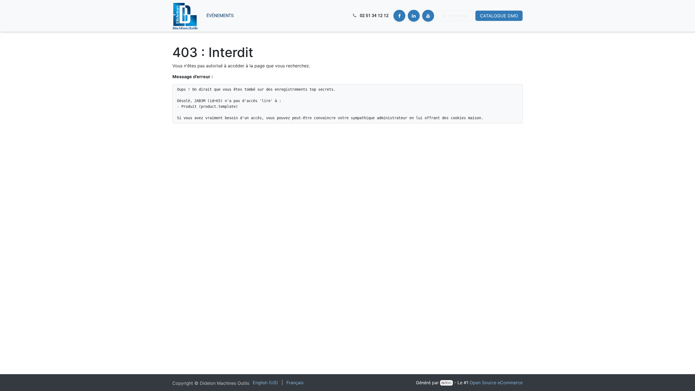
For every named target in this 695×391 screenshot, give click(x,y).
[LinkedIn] (413, 15)
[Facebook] (399, 15)
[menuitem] (220, 15)
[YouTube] (428, 15)
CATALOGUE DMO (499, 15)
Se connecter (455, 15)
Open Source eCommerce (496, 382)
